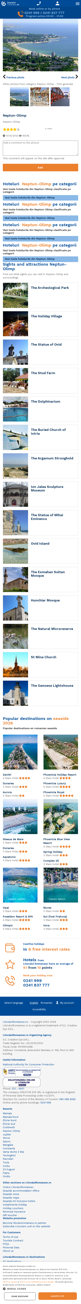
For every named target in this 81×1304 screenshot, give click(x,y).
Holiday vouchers (13, 1208)
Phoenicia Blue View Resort (56, 841)
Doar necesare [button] (19, 1296)
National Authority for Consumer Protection (28, 1064)
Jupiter (7, 1134)
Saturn (7, 1141)
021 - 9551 (18, 1088)
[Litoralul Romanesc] (9, 4)
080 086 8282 (67, 1099)
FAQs (6, 1243)
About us (8, 1250)
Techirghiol (9, 1155)
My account (67, 1002)
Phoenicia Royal (53, 792)
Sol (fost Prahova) (55, 916)
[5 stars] (18, 129)
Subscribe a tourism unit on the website (26, 1226)
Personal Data (11, 1247)
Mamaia (7, 1113)
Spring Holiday (53, 851)
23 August (9, 1169)
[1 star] (4, 129)
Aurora (7, 792)
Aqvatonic (9, 856)
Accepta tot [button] (57, 1296)
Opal (6, 907)
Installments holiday (15, 1204)
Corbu (6, 1166)
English (34, 1002)
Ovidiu (6, 1176)
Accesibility (39, 1009)
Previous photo (15, 77)
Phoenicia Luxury (54, 783)
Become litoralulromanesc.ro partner (24, 1223)
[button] (40, 1288)
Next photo (68, 77)
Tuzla (6, 1162)
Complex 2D (51, 860)
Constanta (9, 1148)
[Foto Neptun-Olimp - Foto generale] (19, 96)
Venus (6, 1137)
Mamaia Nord (10, 1117)
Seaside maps (11, 1197)
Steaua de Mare (13, 839)
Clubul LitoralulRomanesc (18, 1187)
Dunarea (8, 783)
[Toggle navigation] (77, 3)
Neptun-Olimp (11, 1130)
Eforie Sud (9, 1124)
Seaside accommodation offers (21, 1190)
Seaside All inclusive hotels (19, 1201)
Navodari (8, 1158)
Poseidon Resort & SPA (18, 916)
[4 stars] (14, 129)
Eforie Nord (9, 1120)
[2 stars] (8, 129)
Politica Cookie (10, 1281)
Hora (46, 925)
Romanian (46, 1002)
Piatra (6, 1173)
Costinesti (9, 1127)
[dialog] (40, 1283)
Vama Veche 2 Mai (13, 1151)
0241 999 (31, 13)
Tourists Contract (13, 1240)
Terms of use (10, 1237)
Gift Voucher (10, 1215)
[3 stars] (11, 129)
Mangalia (8, 1144)
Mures (47, 907)
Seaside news (11, 1194)
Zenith (7, 774)
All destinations (12, 1261)
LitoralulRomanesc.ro (15, 1021)
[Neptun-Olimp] (40, 44)
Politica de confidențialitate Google (37, 1281)
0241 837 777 (53, 13)
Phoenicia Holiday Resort (59, 774)
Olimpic (8, 925)
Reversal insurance (14, 1211)
